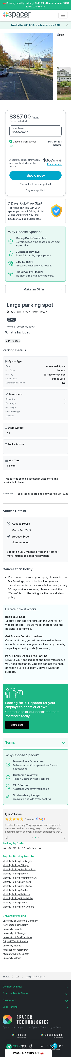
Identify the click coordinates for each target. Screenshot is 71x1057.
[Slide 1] (32, 837)
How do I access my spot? (21, 326)
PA (39, 847)
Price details (54, 164)
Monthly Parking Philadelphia (18, 898)
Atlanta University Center (16, 953)
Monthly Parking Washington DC (20, 877)
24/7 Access (12, 340)
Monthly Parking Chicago (16, 865)
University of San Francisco (17, 937)
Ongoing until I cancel (24, 141)
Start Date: (18, 128)
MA (14, 847)
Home (6, 976)
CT (17, 976)
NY (23, 847)
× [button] (68, 2)
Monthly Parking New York (17, 881)
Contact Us (17, 724)
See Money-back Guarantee (24, 218)
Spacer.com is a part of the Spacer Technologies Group (32, 1027)
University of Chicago (14, 933)
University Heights (12, 929)
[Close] (67, 24)
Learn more (39, 6)
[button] (11, 145)
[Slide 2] (35, 837)
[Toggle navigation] (63, 15)
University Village (12, 958)
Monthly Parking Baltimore (16, 894)
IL (19, 847)
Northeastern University (15, 924)
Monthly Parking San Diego (17, 886)
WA (29, 847)
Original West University (15, 941)
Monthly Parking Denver (15, 902)
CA (4, 847)
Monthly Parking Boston (15, 873)
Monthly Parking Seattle (15, 890)
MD (34, 847)
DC (9, 847)
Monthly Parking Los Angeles (18, 861)
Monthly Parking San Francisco (19, 869)
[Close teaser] (52, 1047)
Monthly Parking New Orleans (18, 906)
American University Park (16, 949)
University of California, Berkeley (20, 920)
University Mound (12, 945)
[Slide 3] (38, 837)
